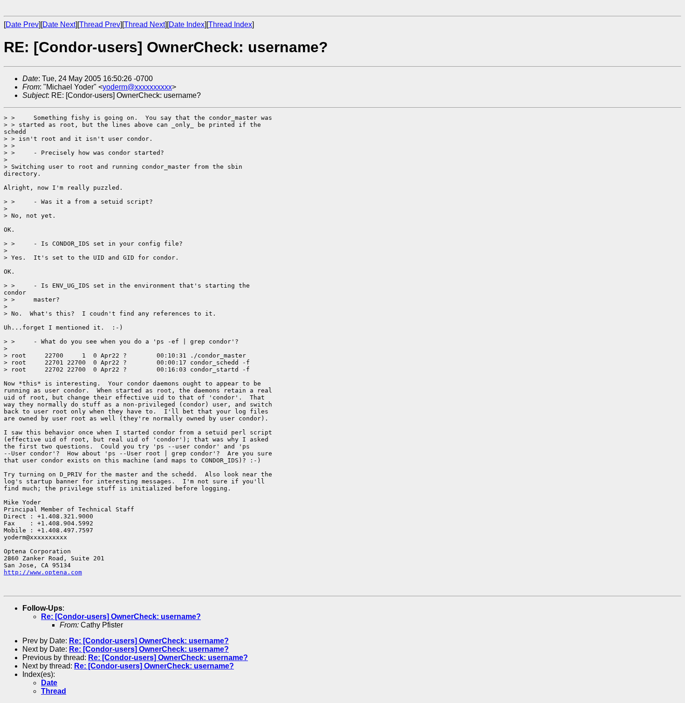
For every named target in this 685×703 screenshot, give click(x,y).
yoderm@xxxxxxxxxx (137, 87)
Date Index (187, 24)
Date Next (58, 24)
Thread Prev (99, 24)
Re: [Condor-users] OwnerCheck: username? (121, 616)
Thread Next (144, 24)
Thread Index (230, 24)
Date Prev (22, 24)
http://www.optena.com (43, 572)
